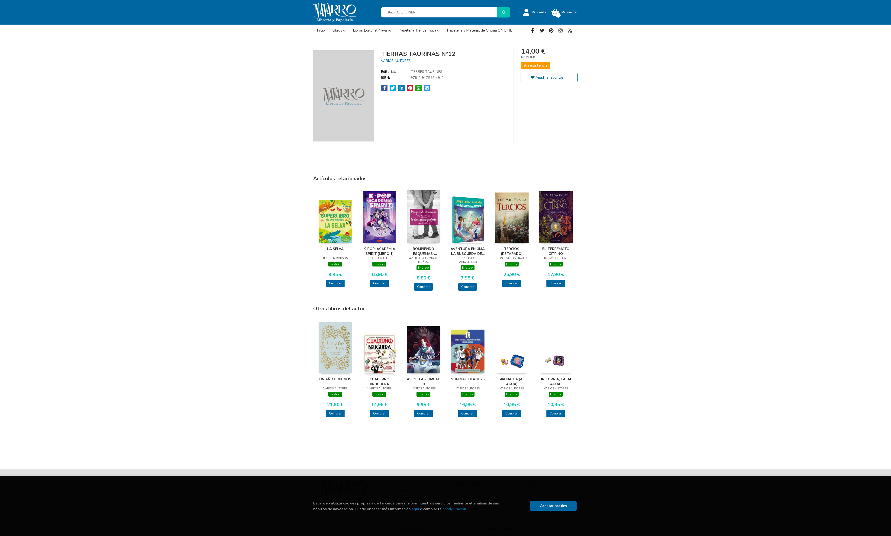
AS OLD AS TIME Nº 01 (423, 381)
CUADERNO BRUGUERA (379, 381)
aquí (415, 509)
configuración (454, 509)
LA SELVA (335, 249)
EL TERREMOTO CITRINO (555, 251)
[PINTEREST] (551, 30)
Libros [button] (337, 30)
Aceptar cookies (553, 506)
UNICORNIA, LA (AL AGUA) (555, 381)
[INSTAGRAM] (560, 30)
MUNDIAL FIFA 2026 (467, 379)
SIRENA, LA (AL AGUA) (512, 381)
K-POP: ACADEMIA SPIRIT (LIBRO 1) (379, 251)
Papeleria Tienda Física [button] (418, 30)
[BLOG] (570, 30)
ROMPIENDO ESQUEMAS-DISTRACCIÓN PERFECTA (423, 251)
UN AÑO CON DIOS (335, 379)
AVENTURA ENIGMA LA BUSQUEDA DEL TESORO (468, 251)
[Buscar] (503, 12)
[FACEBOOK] (532, 30)
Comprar (335, 283)
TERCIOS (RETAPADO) (512, 251)
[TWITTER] (542, 30)
